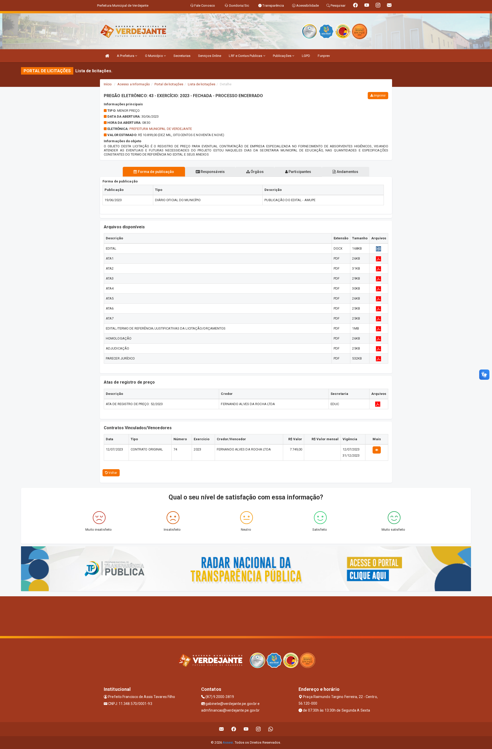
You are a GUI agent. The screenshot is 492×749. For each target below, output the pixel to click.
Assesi (228, 742)
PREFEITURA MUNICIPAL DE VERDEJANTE (160, 129)
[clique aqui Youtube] (246, 729)
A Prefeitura (126, 56)
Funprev (324, 56)
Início (108, 84)
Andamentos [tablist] (347, 172)
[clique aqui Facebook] (233, 729)
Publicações (282, 56)
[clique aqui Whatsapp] (270, 729)
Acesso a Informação (133, 84)
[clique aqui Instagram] (258, 729)
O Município (154, 56)
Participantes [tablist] (299, 172)
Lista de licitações (201, 84)
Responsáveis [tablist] (212, 172)
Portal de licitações (169, 84)
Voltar (112, 473)
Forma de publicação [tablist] (155, 172)
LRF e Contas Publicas (246, 56)
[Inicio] (107, 55)
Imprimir (379, 95)
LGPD (306, 56)
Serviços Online (209, 56)
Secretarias (181, 56)
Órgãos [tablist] (257, 172)
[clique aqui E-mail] (221, 729)
